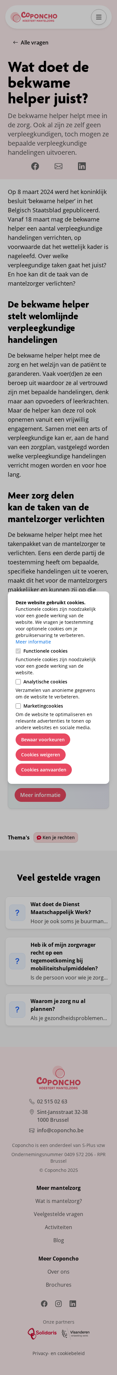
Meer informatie (33, 642)
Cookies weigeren (40, 754)
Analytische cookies (45, 682)
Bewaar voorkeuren (43, 739)
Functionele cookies (45, 651)
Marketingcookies (43, 706)
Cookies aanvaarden (43, 770)
